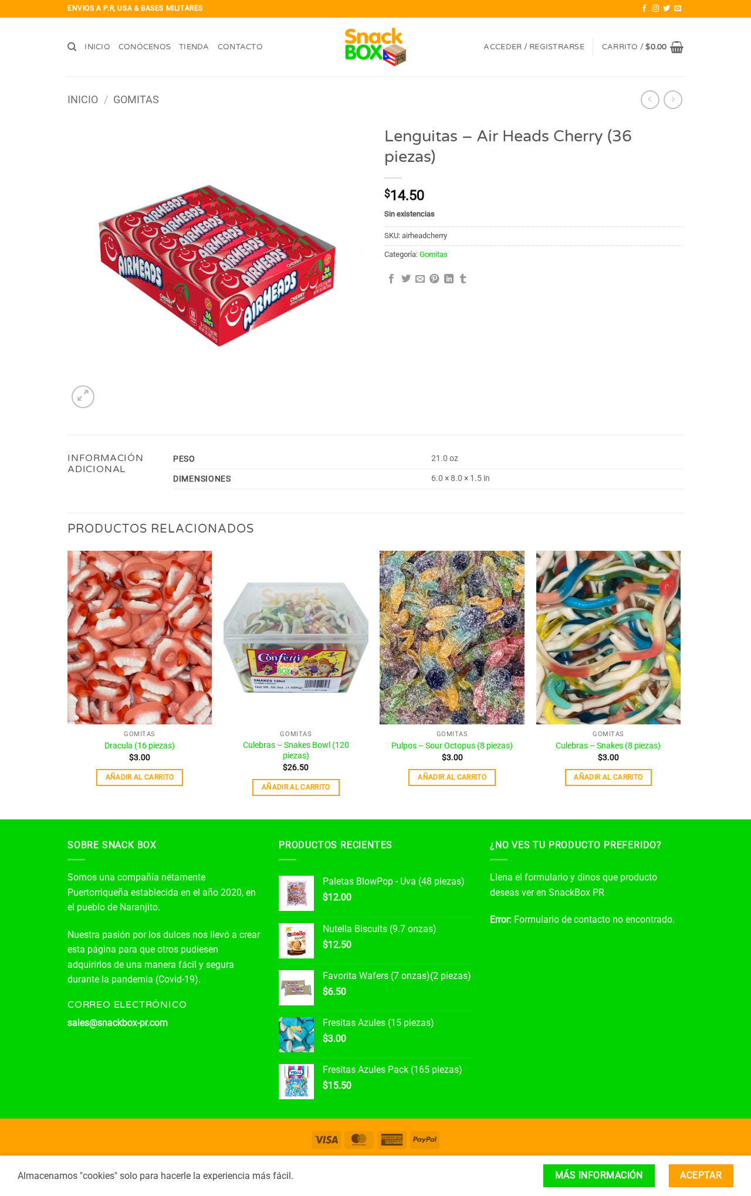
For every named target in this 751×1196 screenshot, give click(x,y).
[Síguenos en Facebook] (644, 9)
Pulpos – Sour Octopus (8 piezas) (452, 746)
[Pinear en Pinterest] (434, 279)
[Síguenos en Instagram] (655, 9)
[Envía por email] (420, 279)
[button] (533, 47)
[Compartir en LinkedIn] (449, 279)
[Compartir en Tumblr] (463, 279)
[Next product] (650, 99)
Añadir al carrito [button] (140, 777)
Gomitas (136, 99)
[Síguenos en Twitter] (666, 9)
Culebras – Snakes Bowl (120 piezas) (296, 750)
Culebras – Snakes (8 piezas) (608, 746)
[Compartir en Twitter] (406, 279)
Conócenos (145, 47)
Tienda (194, 47)
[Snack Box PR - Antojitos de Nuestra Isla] (376, 47)
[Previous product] (673, 99)
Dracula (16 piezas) (139, 746)
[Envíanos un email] (677, 9)
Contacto (240, 47)
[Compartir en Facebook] (391, 279)
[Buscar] (71, 47)
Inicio (97, 47)
